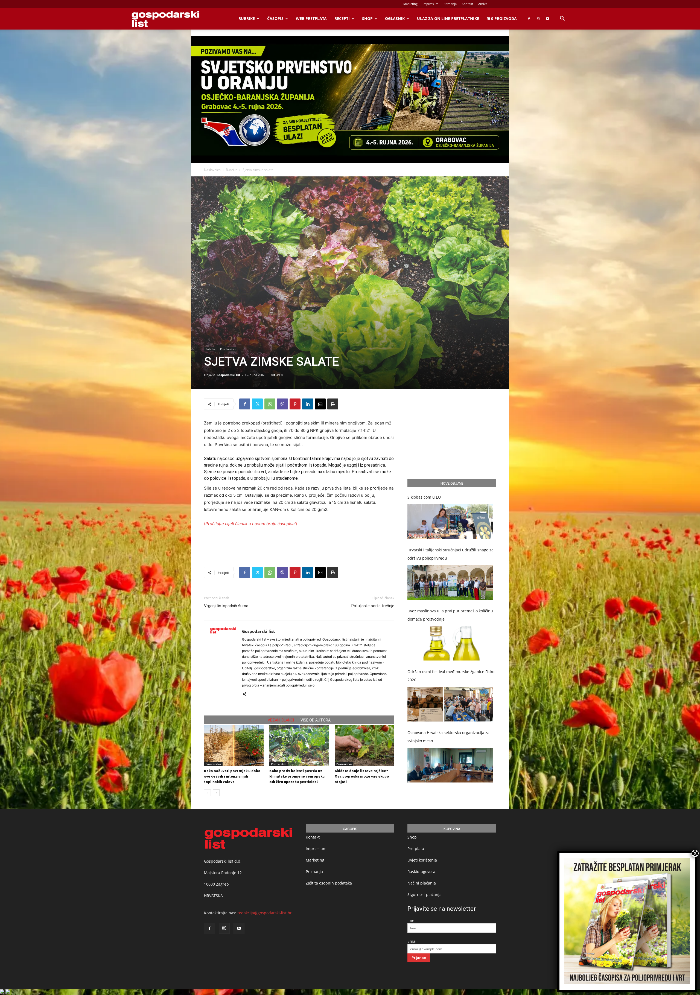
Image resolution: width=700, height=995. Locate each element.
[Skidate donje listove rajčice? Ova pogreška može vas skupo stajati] (364, 745)
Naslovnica (212, 169)
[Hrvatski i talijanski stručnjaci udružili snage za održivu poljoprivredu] (450, 582)
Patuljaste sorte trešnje (372, 605)
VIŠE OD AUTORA (316, 720)
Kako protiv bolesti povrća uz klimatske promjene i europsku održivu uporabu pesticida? (297, 776)
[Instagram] (538, 19)
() (250, 523)
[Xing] (246, 694)
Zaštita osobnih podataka (329, 883)
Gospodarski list (228, 375)
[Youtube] (547, 19)
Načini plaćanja (421, 883)
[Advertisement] (299, 542)
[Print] (332, 403)
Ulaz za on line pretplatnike (448, 18)
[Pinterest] (295, 403)
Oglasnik (395, 18)
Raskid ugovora (421, 871)
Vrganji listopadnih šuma (226, 605)
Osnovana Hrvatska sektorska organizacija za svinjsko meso (448, 736)
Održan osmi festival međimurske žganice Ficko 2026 (450, 675)
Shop (367, 18)
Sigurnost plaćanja (424, 894)
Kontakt (467, 4)
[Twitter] (257, 403)
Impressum (430, 4)
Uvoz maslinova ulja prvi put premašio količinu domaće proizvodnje (450, 615)
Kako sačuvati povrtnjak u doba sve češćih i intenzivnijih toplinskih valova (232, 776)
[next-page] (216, 792)
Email (412, 941)
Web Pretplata (311, 18)
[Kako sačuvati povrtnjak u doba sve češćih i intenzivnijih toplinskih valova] (234, 745)
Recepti (342, 18)
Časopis (275, 18)
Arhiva (482, 4)
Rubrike (246, 18)
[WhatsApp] (269, 403)
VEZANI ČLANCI (281, 720)
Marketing (410, 4)
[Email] (320, 403)
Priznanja (450, 4)
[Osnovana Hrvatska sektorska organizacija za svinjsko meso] (450, 765)
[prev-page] (207, 792)
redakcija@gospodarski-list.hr (264, 912)
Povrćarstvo (227, 349)
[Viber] (282, 403)
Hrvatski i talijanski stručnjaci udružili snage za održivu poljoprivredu (450, 554)
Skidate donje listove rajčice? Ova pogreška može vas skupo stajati (362, 776)
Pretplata (415, 848)
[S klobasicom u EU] (450, 521)
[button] (562, 19)
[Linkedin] (307, 403)
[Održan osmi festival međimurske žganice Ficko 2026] (450, 704)
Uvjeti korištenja (422, 860)
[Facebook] (529, 19)
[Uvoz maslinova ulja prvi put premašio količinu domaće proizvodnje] (450, 643)
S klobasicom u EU (424, 497)
